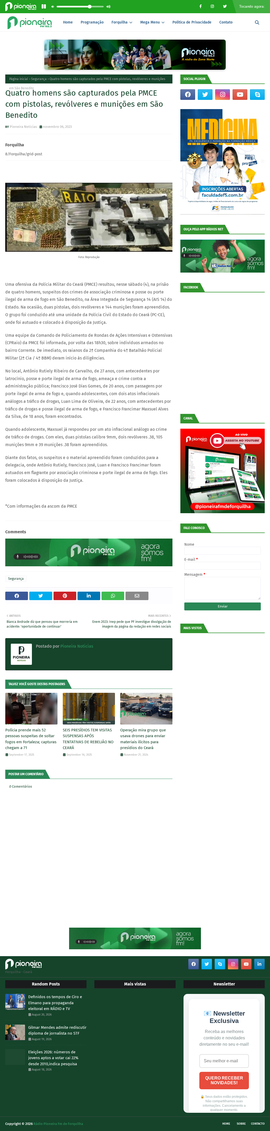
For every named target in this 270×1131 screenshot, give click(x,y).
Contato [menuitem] (226, 22)
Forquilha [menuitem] (120, 22)
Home (226, 1123)
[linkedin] (259, 964)
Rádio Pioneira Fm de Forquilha (58, 1124)
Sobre (241, 1123)
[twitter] (205, 94)
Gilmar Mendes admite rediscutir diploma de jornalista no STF (57, 1030)
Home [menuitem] (68, 22)
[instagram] (222, 94)
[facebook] (187, 94)
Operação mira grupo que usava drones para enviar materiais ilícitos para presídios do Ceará (143, 739)
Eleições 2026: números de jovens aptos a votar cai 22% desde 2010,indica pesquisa (53, 1058)
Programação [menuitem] (92, 22)
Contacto (258, 1123)
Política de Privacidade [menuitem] (191, 22)
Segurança (39, 79)
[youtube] (240, 94)
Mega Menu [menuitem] (150, 22)
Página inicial (18, 79)
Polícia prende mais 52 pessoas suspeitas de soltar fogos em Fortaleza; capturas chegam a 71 (30, 739)
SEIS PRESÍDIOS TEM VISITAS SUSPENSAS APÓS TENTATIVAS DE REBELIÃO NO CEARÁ (88, 739)
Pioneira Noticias (23, 127)
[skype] (257, 94)
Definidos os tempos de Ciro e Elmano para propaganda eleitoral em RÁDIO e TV (55, 1002)
